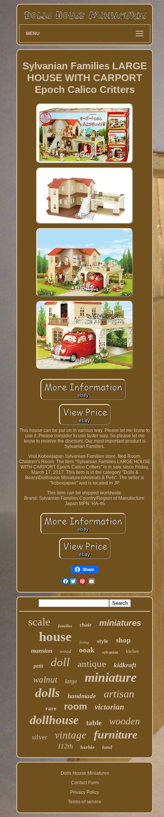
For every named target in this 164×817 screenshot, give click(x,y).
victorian (109, 706)
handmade (82, 696)
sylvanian (110, 652)
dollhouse (54, 720)
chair (86, 625)
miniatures (120, 623)
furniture (115, 734)
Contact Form (85, 782)
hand (107, 747)
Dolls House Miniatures (85, 773)
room (75, 706)
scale (39, 622)
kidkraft (125, 665)
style (102, 641)
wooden (124, 721)
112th (65, 746)
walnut (45, 679)
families (65, 626)
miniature (111, 677)
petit (38, 666)
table (93, 723)
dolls (47, 693)
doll (60, 662)
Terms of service (84, 801)
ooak (87, 650)
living (84, 642)
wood (65, 651)
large (71, 681)
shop (123, 640)
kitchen (132, 651)
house (55, 636)
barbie (87, 747)
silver (39, 737)
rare (50, 708)
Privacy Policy (84, 792)
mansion (41, 651)
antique (91, 664)
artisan (119, 694)
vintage (70, 735)
